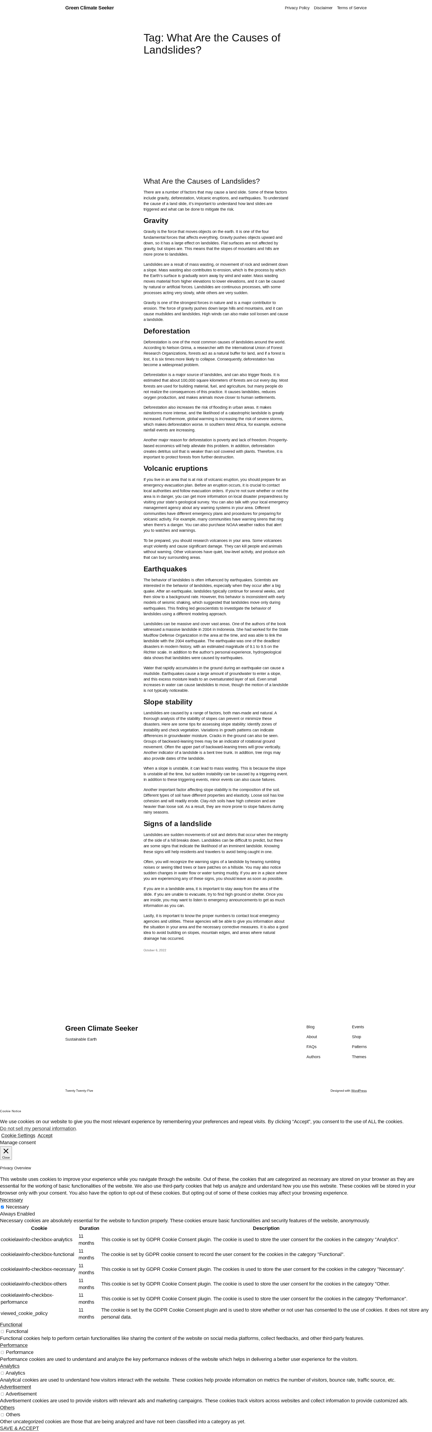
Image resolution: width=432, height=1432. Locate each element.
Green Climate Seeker (89, 8)
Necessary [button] (11, 1200)
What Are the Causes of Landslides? (202, 181)
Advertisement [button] (15, 1387)
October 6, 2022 (155, 950)
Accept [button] (45, 1135)
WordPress (359, 1090)
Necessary (17, 1207)
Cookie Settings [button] (18, 1135)
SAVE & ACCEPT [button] (19, 1428)
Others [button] (7, 1407)
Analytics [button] (10, 1366)
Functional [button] (11, 1324)
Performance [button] (14, 1345)
